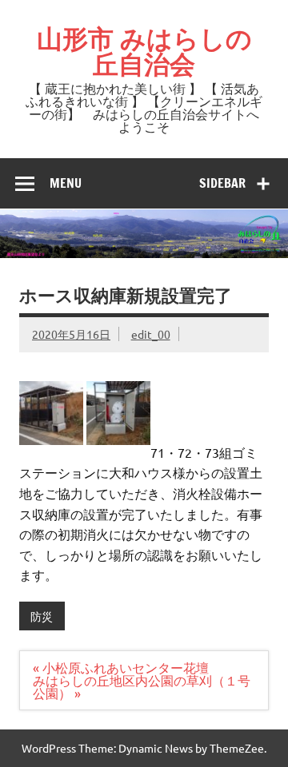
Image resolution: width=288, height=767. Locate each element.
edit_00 (150, 334)
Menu (66, 183)
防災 (41, 616)
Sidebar (222, 183)
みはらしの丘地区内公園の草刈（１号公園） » (141, 686)
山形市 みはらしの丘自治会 (144, 51)
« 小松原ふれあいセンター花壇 (121, 667)
